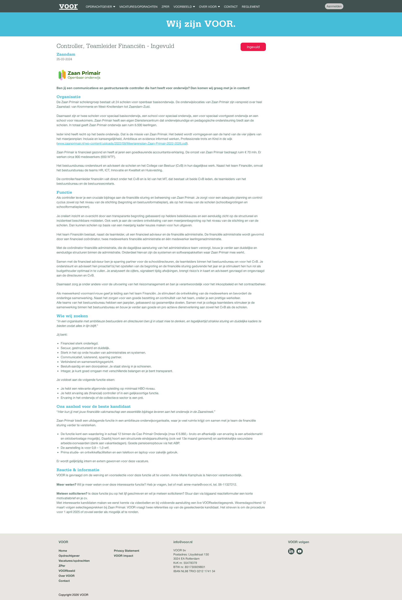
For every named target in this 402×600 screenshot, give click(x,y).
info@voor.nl (182, 542)
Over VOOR (67, 575)
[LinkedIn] (291, 551)
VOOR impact (123, 555)
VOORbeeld (67, 570)
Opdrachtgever (69, 555)
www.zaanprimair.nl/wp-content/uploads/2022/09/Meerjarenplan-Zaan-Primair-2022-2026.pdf (122, 143)
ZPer (62, 565)
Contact (64, 580)
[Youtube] (299, 551)
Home (63, 550)
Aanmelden (334, 6)
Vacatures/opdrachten (74, 560)
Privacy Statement (126, 550)
